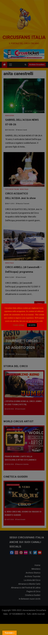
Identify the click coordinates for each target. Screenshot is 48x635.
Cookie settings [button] (18, 325)
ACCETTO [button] (31, 325)
